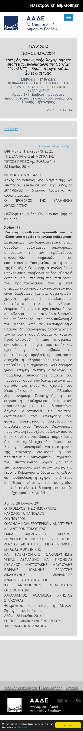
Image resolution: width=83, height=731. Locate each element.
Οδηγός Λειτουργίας (21, 688)
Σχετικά (72, 688)
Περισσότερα (24, 727)
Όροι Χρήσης (51, 688)
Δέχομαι (68, 725)
